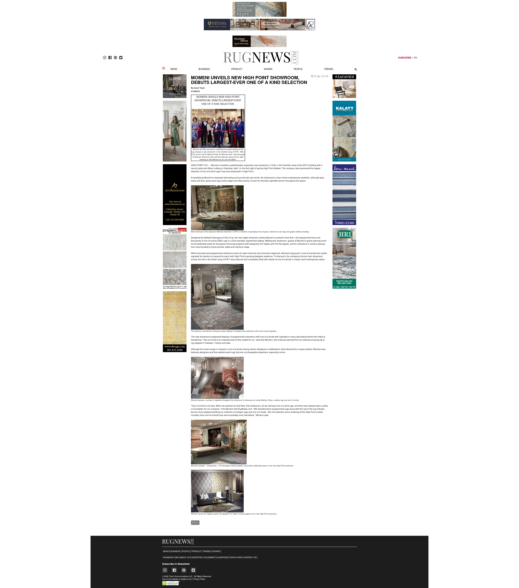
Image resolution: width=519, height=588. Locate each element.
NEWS (166, 551)
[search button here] (356, 69)
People (298, 69)
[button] (171, 584)
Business (204, 69)
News (173, 69)
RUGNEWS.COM (170, 557)
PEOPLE (186, 551)
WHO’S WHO (236, 557)
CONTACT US (250, 557)
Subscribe (404, 57)
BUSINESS (175, 551)
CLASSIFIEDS (222, 557)
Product (236, 69)
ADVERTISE (196, 557)
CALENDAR (209, 557)
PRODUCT (196, 551)
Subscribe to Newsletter (176, 564)
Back (195, 522)
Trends (328, 69)
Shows (268, 69)
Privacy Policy (199, 579)
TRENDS (207, 551)
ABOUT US (185, 557)
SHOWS (216, 551)
